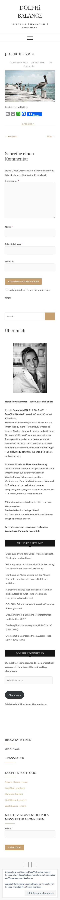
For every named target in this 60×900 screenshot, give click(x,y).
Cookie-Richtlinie (33, 887)
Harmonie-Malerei (14, 794)
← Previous (11, 136)
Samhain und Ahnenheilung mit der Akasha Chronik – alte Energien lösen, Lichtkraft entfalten (28, 579)
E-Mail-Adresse (13, 244)
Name (9, 226)
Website (9, 261)
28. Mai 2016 (38, 62)
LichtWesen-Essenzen (15, 800)
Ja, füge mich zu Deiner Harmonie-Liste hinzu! (27, 293)
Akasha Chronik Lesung (16, 782)
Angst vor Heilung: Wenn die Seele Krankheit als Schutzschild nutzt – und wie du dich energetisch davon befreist (29, 593)
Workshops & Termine (15, 806)
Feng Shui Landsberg (15, 788)
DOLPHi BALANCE (30, 11)
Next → (51, 136)
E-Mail (9, 828)
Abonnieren (14, 695)
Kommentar (12, 180)
